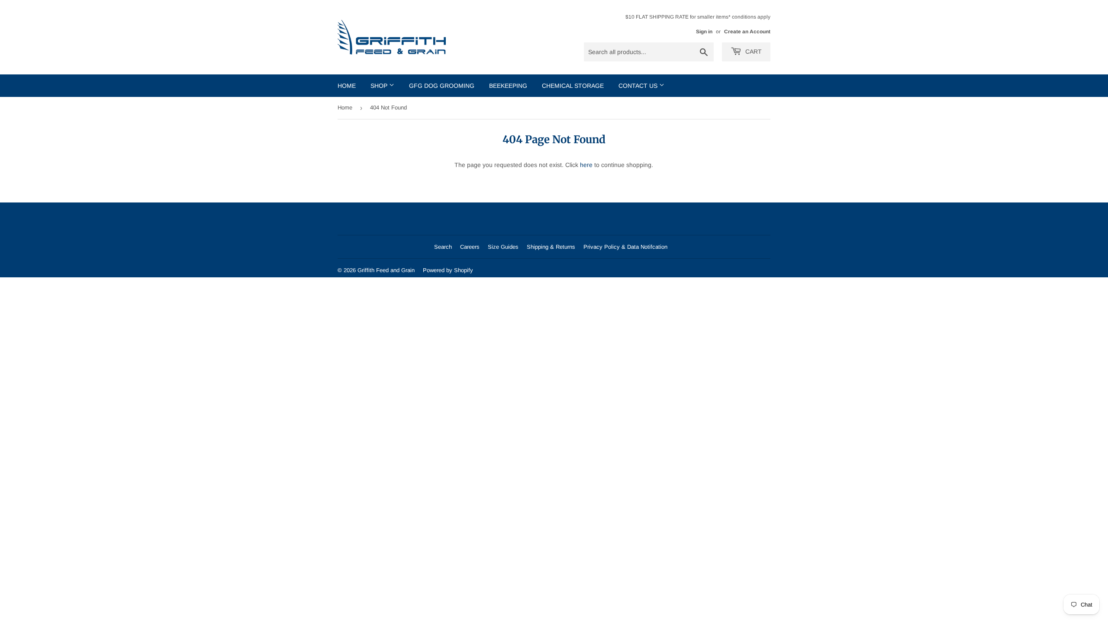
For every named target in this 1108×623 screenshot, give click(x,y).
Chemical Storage (573, 85)
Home (347, 85)
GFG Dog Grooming (441, 85)
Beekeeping (508, 85)
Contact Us (638, 85)
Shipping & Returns (551, 247)
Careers (470, 247)
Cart (753, 51)
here (586, 164)
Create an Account (747, 32)
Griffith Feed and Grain (386, 270)
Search (443, 247)
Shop (379, 85)
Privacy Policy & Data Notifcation (625, 247)
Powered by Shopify (448, 270)
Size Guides (503, 247)
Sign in (704, 32)
